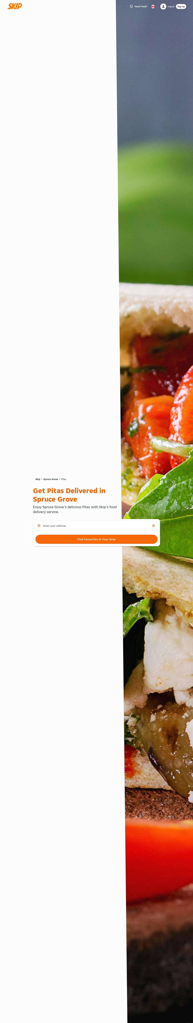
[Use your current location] (153, 525)
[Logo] (16, 6)
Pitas (63, 479)
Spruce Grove (50, 479)
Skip (37, 479)
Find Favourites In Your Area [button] (96, 539)
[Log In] (163, 6)
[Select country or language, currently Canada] (153, 6)
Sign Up (181, 6)
